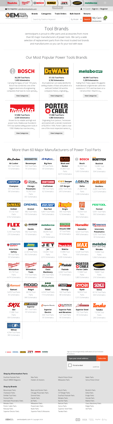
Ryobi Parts (35, 409)
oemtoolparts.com (24, 419)
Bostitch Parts (90, 390)
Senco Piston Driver (92, 380)
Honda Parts (90, 398)
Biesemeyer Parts (10, 390)
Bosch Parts (62, 390)
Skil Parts (89, 409)
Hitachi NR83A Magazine (12, 380)
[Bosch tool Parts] (22, 71)
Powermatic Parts (37, 406)
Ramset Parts (63, 403)
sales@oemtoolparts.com (27, 9)
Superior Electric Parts (11, 411)
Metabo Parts (8, 403)
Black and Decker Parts (39, 390)
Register (104, 9)
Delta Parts (89, 393)
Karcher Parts (63, 401)
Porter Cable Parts (10, 406)
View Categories (22, 96)
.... (37, 91)
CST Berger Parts (64, 393)
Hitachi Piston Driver (65, 377)
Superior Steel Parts (65, 409)
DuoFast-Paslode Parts (12, 377)
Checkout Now (96, 21)
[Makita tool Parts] (22, 108)
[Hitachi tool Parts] (90, 71)
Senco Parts (62, 406)
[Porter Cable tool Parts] (56, 108)
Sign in (95, 9)
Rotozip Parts (8, 409)
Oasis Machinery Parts (93, 403)
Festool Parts (8, 398)
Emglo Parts (90, 395)
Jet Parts (34, 401)
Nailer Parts (90, 377)
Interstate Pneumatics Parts (13, 401)
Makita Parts (90, 401)
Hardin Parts (35, 398)
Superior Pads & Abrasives (40, 411)
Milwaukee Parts (64, 380)
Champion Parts (9, 393)
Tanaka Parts (62, 411)
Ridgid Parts (90, 406)
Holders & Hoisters (37, 380)
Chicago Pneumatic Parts (40, 393)
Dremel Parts (35, 395)
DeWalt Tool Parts (10, 395)
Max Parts (34, 377)
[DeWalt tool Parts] (56, 71)
